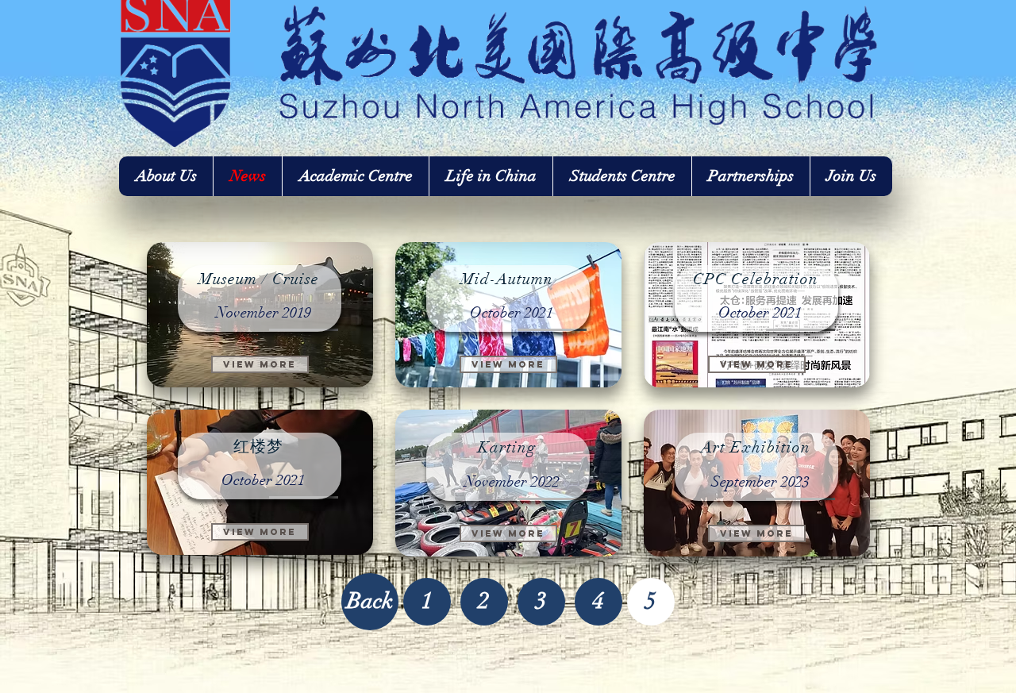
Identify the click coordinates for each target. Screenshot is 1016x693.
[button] (651, 602)
